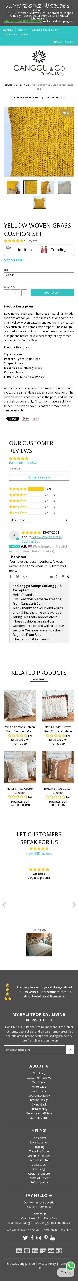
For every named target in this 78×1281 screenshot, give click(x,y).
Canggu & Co (26, 1263)
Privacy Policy (47, 1263)
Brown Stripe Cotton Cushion (58, 790)
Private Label (39, 1091)
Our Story (39, 1073)
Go (70, 1049)
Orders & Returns (39, 1156)
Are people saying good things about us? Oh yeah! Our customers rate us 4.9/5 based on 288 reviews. (44, 991)
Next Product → (55, 97)
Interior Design (39, 1100)
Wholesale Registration (45, 29)
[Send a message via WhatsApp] (70, 1266)
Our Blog (39, 1169)
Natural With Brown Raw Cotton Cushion (58, 729)
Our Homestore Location (39, 1202)
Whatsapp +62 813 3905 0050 (23, 21)
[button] (14, 241)
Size (6, 270)
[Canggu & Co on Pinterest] (46, 1237)
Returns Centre (39, 1160)
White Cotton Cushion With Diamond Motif (20, 729)
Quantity (9, 287)
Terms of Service (39, 1178)
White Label (39, 1086)
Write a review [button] (39, 477)
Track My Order (39, 1151)
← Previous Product (27, 97)
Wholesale (39, 1082)
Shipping (39, 1147)
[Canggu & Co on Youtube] (52, 1237)
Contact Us (39, 1165)
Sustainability (39, 1109)
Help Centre (39, 1138)
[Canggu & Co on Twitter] (25, 1237)
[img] (32, 532)
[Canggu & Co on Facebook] (32, 1237)
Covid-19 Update (39, 1173)
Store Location (39, 1142)
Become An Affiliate (17, 34)
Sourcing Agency (39, 1095)
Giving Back (39, 1104)
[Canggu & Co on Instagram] (38, 1237)
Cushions (22, 85)
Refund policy (39, 1182)
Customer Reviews (39, 1077)
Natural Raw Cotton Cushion (20, 790)
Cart (65, 41)
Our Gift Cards (39, 1118)
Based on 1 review (22, 463)
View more (39, 679)
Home (8, 85)
